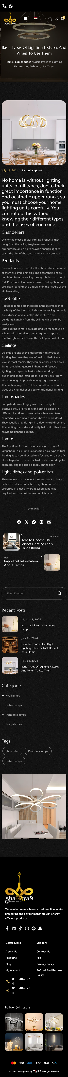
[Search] (59, 593)
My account (12, 970)
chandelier (34, 508)
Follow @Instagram (19, 1007)
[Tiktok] (20, 928)
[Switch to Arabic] (35, 18)
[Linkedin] (14, 928)
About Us (11, 951)
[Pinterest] (34, 928)
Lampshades (23, 61)
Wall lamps (13, 695)
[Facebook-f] (7, 928)
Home (9, 61)
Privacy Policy (45, 964)
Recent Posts (14, 610)
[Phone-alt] (4, 6)
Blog (8, 964)
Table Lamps (14, 705)
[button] (50, 19)
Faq (38, 957)
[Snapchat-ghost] (40, 928)
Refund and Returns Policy (49, 972)
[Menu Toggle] (25, 18)
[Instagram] (27, 928)
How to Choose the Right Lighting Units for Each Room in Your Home (40, 648)
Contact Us (43, 951)
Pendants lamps (16, 714)
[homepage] (10, 18)
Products (11, 957)
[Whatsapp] (11, 6)
